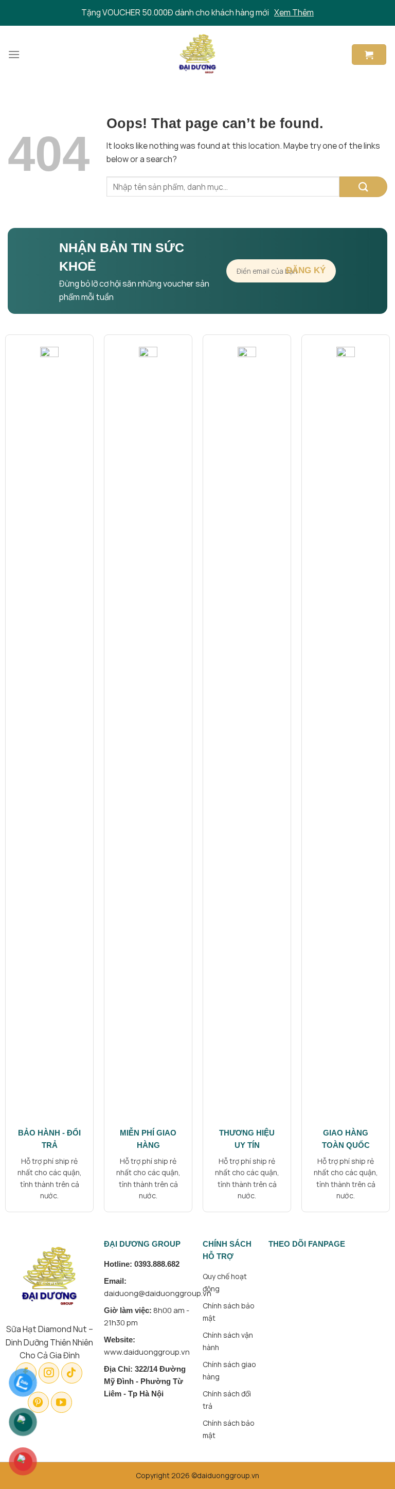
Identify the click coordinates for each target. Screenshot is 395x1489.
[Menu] (14, 54)
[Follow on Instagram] (49, 1373)
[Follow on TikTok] (71, 1373)
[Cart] (369, 54)
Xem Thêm (294, 12)
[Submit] (363, 186)
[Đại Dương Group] (197, 54)
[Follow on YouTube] (61, 1402)
